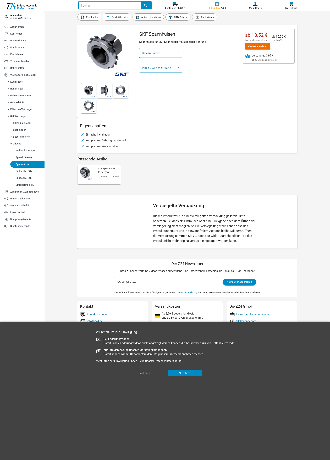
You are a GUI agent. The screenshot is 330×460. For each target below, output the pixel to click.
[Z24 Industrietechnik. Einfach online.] (22, 5)
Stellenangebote (246, 321)
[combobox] (160, 53)
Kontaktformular (97, 314)
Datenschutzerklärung (186, 292)
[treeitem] (25, 33)
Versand (265, 40)
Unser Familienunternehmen (253, 314)
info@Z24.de (95, 321)
